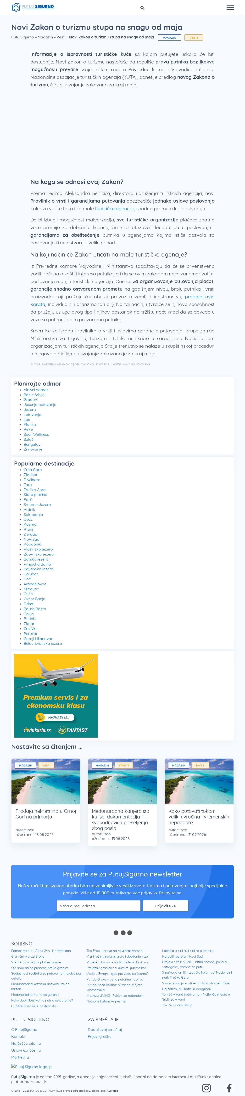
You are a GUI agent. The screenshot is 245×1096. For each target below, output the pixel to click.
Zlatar (29, 623)
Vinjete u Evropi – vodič (104, 962)
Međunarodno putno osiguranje (35, 994)
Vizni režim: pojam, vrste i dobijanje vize (117, 956)
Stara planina (35, 494)
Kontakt (18, 1036)
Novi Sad (31, 539)
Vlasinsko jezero (38, 549)
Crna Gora (33, 469)
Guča (28, 593)
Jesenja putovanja (40, 404)
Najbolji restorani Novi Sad (182, 956)
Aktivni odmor (36, 389)
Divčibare (32, 479)
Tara (28, 484)
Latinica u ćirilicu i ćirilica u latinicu (188, 951)
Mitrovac (31, 589)
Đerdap (30, 534)
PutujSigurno (22, 37)
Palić (28, 499)
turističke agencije (114, 208)
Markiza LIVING (98, 995)
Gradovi (31, 399)
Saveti (124, 765)
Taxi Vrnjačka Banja (177, 1005)
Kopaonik (32, 544)
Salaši (29, 439)
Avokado (112, 1090)
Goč (27, 579)
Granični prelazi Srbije (27, 956)
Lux (27, 419)
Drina (28, 603)
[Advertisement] (122, 130)
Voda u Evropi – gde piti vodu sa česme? (118, 973)
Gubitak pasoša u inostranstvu (34, 1006)
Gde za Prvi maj (136, 962)
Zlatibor (31, 474)
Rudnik (30, 618)
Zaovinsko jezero (39, 554)
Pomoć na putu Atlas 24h (30, 951)
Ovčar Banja (34, 598)
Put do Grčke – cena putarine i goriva (115, 979)
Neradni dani (62, 951)
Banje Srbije (34, 394)
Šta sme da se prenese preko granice (40, 968)
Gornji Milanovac (38, 638)
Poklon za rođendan (127, 995)
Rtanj (28, 529)
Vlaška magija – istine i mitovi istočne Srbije (195, 983)
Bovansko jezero (38, 568)
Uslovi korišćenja (26, 1050)
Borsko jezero (36, 559)
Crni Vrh (31, 628)
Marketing (20, 1057)
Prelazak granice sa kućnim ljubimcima (116, 968)
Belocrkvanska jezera (43, 643)
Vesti (61, 37)
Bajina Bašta (35, 608)
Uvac (28, 519)
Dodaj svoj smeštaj (105, 1029)
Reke (28, 429)
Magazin (45, 37)
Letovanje (32, 414)
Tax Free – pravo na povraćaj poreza (114, 951)
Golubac (31, 574)
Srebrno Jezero (37, 504)
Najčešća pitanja (26, 1043)
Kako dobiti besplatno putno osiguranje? (42, 1000)
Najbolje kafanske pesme (106, 1001)
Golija (29, 613)
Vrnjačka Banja (37, 564)
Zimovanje (33, 449)
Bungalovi (32, 444)
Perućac (31, 633)
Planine (30, 424)
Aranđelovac (35, 584)
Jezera (30, 409)
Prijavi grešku (99, 1036)
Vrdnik (29, 509)
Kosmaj (31, 524)
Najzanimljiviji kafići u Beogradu (186, 989)
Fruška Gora (35, 489)
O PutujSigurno (24, 1029)
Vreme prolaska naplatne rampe (36, 962)
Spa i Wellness (36, 434)
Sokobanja (33, 514)
